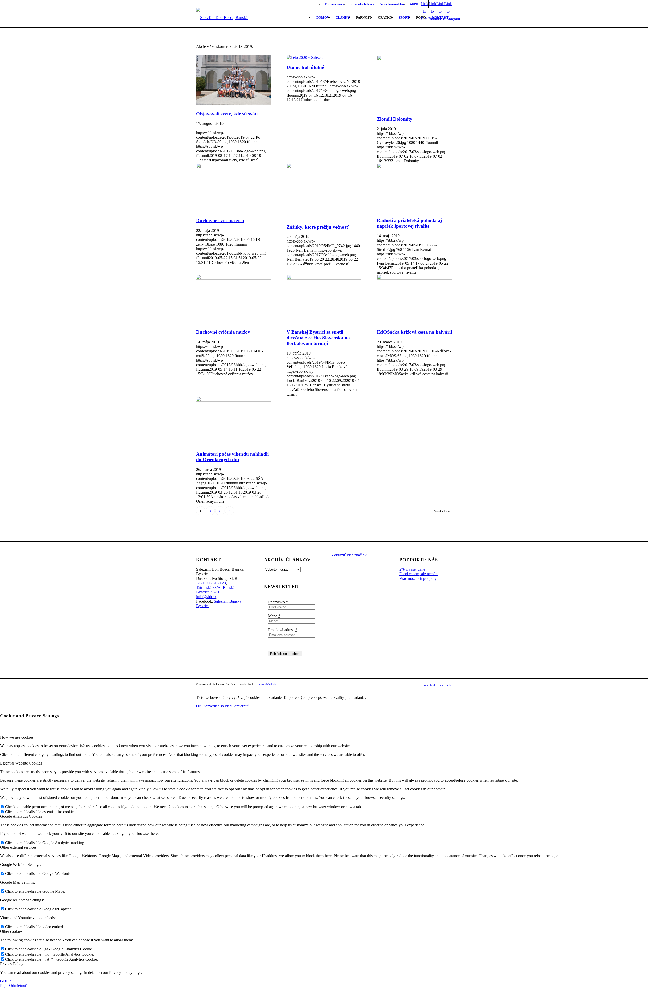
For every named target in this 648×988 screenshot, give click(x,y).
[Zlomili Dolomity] (414, 59)
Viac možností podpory (418, 578)
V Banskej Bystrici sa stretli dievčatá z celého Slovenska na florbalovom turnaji (318, 337)
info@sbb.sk (206, 596)
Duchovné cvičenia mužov (223, 332)
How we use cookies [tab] (16, 737)
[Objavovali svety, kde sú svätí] (233, 104)
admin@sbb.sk (267, 683)
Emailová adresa (282, 630)
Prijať (4, 985)
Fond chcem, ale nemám (418, 574)
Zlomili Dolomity (394, 119)
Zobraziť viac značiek (349, 555)
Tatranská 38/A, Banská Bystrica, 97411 (215, 589)
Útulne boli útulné (305, 67)
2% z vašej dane (412, 569)
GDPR (414, 3)
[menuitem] (334, 4)
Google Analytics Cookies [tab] (21, 816)
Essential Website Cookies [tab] (21, 763)
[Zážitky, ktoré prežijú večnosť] (324, 167)
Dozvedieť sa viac (216, 706)
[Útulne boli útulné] (305, 57)
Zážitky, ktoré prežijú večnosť (318, 227)
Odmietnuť (240, 706)
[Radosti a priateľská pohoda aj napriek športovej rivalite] (414, 167)
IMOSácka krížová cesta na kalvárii (414, 332)
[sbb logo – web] (226, 18)
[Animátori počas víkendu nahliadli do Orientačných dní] (233, 400)
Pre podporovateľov (391, 3)
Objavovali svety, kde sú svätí (227, 113)
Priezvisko (278, 602)
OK (199, 706)
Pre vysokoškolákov (362, 3)
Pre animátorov (334, 3)
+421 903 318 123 (211, 583)
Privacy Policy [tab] (11, 964)
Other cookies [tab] (11, 931)
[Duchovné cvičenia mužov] (233, 278)
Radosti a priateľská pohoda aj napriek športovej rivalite (409, 223)
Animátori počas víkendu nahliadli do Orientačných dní (232, 456)
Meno (274, 616)
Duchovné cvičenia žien (220, 220)
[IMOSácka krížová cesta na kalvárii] (414, 278)
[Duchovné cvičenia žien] (233, 167)
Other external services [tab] (18, 847)
